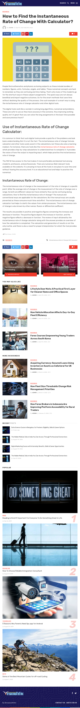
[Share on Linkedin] (31, 34)
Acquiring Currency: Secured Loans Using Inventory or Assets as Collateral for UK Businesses (52, 366)
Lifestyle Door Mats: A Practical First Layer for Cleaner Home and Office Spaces (52, 290)
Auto (4, 674)
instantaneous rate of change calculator (57, 147)
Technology (6, 621)
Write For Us (71, 703)
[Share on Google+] (23, 34)
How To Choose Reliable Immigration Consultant (22, 571)
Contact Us (60, 703)
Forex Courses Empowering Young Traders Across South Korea (52, 337)
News (4, 515)
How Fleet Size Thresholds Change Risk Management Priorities (50, 387)
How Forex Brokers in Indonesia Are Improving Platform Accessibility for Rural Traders (52, 407)
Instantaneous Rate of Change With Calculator (64, 240)
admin (11, 27)
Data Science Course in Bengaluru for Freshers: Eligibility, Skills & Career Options (38, 427)
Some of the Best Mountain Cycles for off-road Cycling (24, 676)
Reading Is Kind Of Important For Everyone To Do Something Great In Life (32, 518)
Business (5, 11)
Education (6, 568)
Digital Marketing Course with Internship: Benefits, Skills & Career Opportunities (37, 446)
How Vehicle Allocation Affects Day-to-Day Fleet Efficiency (52, 313)
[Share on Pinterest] (27, 34)
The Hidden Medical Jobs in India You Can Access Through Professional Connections (39, 437)
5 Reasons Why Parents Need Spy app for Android (22, 624)
